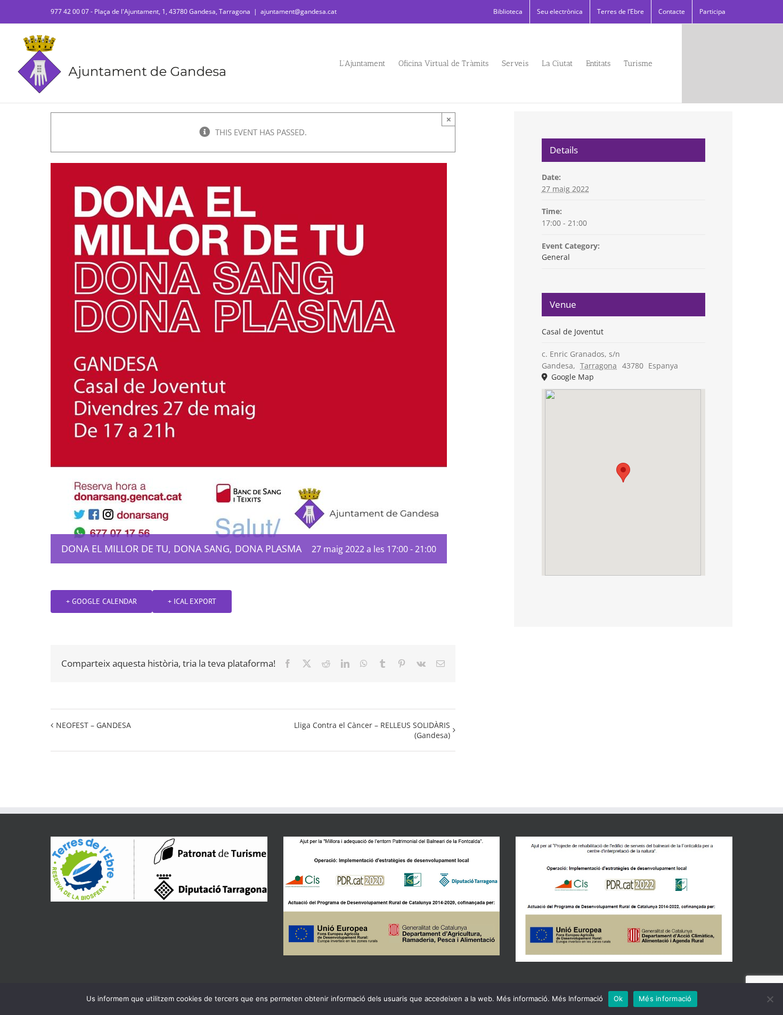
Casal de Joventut (572, 331)
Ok (618, 998)
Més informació (665, 998)
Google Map (571, 377)
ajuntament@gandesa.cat (298, 11)
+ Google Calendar (101, 601)
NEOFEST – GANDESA (93, 725)
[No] (769, 999)
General (556, 257)
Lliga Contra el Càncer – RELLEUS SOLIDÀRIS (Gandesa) (372, 730)
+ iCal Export (192, 601)
